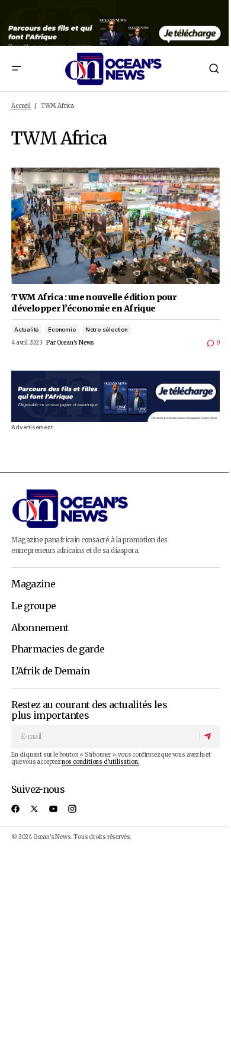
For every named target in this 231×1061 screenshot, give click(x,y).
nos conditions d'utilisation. (100, 762)
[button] (16, 68)
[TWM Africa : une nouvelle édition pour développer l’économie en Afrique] (115, 226)
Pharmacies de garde (57, 649)
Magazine (33, 584)
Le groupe (33, 606)
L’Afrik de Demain (50, 671)
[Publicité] (115, 23)
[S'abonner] (209, 736)
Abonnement (40, 628)
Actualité (26, 329)
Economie (61, 329)
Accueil (21, 106)
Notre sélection (106, 329)
